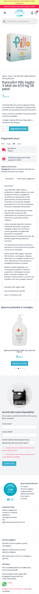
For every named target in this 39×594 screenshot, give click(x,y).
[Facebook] (8, 499)
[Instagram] (12, 499)
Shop (10, 76)
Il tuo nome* (7, 424)
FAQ (3, 520)
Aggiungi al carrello (19, 129)
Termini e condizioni (9, 512)
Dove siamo (25, 496)
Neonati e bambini (17, 169)
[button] (14, 368)
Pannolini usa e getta (16, 171)
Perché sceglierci (27, 489)
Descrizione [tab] (9, 179)
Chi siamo (24, 486)
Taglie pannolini (26, 491)
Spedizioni (6, 515)
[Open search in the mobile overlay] (19, 21)
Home (4, 76)
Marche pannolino (27, 494)
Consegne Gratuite (9, 517)
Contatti (24, 498)
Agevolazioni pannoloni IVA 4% (13, 522)
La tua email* (7, 432)
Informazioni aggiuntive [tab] (26, 179)
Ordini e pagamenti (9, 510)
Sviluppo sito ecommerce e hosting (15, 589)
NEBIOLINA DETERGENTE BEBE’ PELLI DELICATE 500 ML (19, 351)
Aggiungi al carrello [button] (19, 363)
